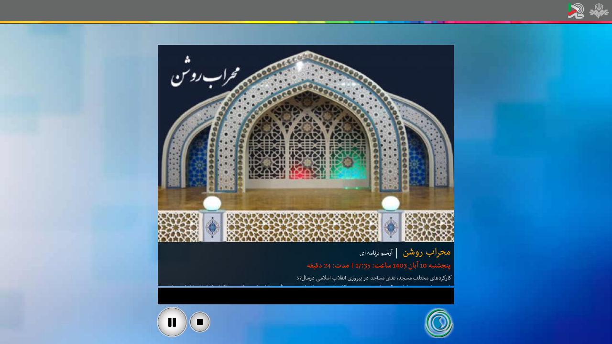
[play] (172, 322)
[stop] (199, 322)
